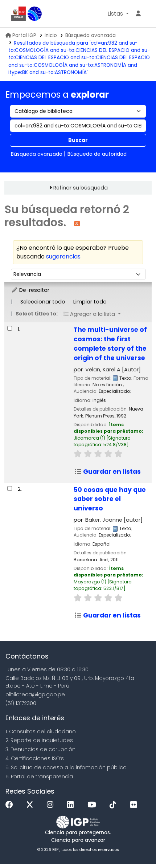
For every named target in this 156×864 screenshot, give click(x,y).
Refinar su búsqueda (80, 187)
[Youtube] (93, 805)
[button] (118, 14)
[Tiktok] (115, 805)
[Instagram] (52, 805)
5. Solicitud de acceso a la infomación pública (66, 767)
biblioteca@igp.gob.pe (35, 694)
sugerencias (63, 256)
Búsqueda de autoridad (97, 154)
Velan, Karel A (113, 369)
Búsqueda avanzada (90, 35)
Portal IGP (24, 35)
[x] (31, 805)
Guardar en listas (111, 471)
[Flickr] (135, 805)
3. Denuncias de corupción (40, 749)
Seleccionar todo (42, 301)
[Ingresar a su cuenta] (138, 14)
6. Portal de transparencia (39, 776)
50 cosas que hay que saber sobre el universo (110, 499)
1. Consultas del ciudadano (40, 731)
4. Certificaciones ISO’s (34, 758)
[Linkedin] (72, 805)
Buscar (78, 140)
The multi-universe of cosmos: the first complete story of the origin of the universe (110, 343)
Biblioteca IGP (35, 14)
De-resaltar (33, 290)
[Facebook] (11, 805)
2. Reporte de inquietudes (39, 740)
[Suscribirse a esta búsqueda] (77, 223)
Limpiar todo (90, 301)
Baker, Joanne (114, 519)
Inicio (51, 35)
